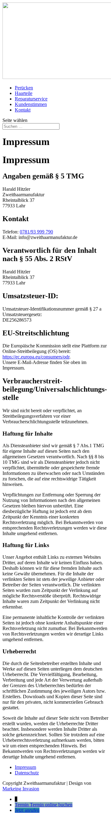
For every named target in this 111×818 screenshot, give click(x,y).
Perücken (24, 87)
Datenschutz (27, 772)
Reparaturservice (31, 98)
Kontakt (23, 109)
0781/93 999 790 (36, 231)
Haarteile (23, 93)
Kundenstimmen (31, 104)
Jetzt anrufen (27, 810)
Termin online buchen (51, 804)
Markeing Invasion (20, 788)
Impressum (25, 767)
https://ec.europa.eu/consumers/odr (35, 356)
